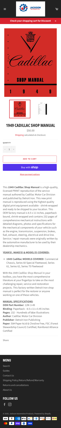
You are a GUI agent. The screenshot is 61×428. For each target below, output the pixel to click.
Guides (6, 370)
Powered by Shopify (42, 413)
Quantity (7, 143)
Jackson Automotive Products (22, 413)
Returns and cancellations (16, 385)
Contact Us (8, 375)
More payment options (30, 174)
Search (6, 366)
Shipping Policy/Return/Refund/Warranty (23, 380)
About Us (7, 390)
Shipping (19, 135)
